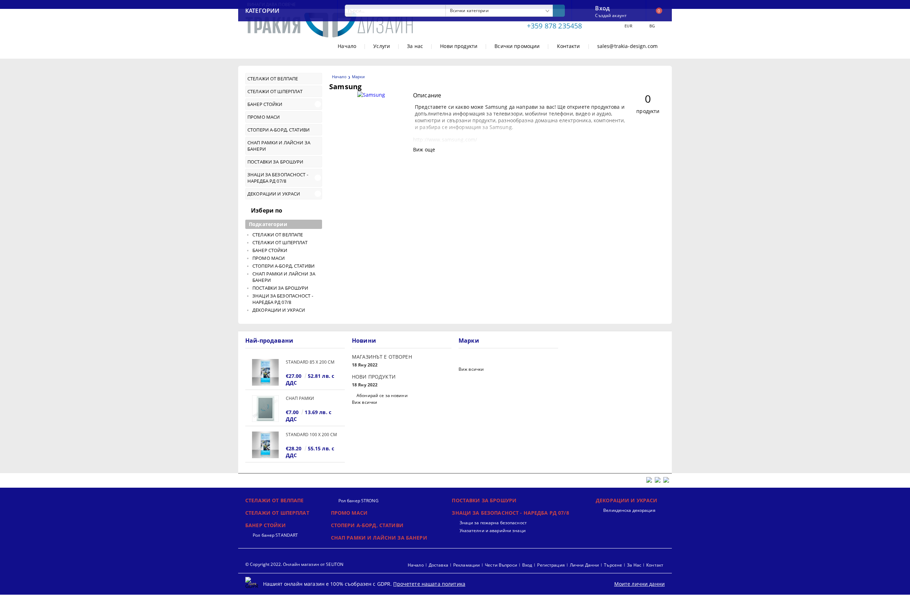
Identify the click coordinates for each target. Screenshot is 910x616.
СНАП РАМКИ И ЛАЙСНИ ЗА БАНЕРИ (379, 537)
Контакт (654, 565)
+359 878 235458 (554, 26)
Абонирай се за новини (382, 395)
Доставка (438, 565)
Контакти (568, 46)
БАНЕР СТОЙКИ (265, 525)
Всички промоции (517, 46)
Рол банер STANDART (275, 535)
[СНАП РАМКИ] (265, 408)
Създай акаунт (611, 15)
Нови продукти (458, 46)
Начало (347, 46)
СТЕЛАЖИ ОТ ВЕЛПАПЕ (274, 500)
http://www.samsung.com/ (445, 139)
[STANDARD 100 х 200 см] (265, 445)
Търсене (613, 565)
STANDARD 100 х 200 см (311, 435)
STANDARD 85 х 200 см (310, 362)
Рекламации (466, 565)
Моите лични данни (639, 583)
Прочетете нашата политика (429, 583)
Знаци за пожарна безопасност (493, 523)
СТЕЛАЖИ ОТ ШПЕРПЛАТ (277, 512)
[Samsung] (371, 94)
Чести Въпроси (501, 565)
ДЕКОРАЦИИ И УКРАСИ (627, 500)
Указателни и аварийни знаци (492, 530)
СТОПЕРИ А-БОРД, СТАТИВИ (367, 525)
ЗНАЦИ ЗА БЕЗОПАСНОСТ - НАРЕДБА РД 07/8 (510, 512)
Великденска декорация (629, 510)
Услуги (381, 46)
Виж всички (364, 402)
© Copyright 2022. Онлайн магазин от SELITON (294, 564)
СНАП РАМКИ (300, 398)
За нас (415, 46)
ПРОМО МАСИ (349, 512)
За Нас (634, 565)
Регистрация (550, 565)
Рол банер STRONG (358, 501)
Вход (602, 7)
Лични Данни (584, 565)
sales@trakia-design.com (627, 46)
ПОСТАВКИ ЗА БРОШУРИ (484, 500)
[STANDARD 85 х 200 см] (265, 372)
